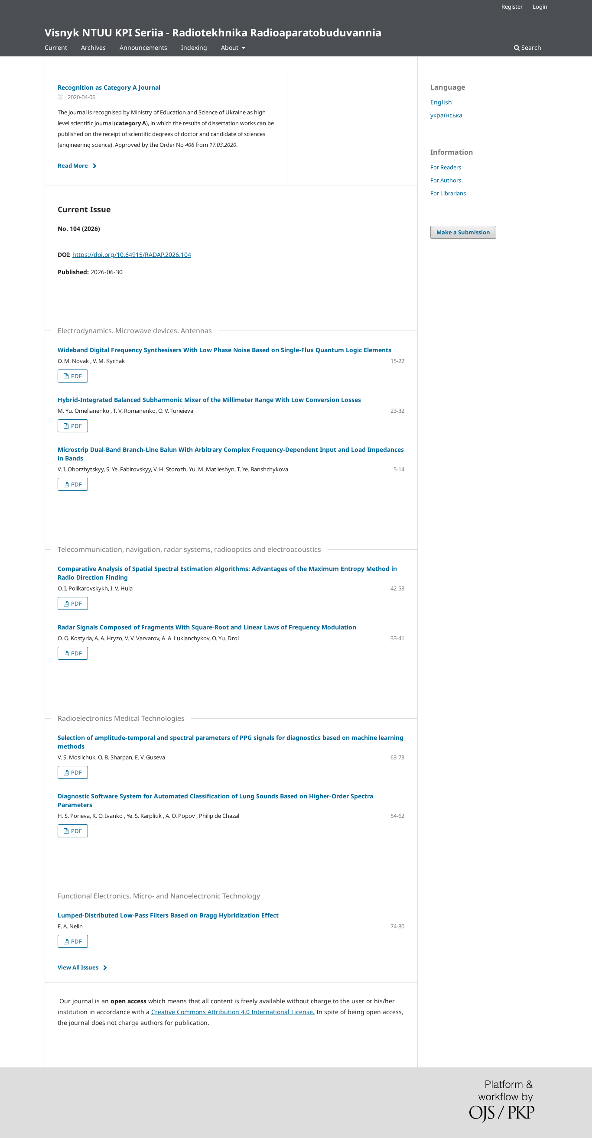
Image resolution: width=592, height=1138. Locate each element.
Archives (93, 47)
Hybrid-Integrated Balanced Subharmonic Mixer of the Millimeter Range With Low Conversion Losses (209, 400)
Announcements (143, 47)
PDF (76, 376)
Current (56, 47)
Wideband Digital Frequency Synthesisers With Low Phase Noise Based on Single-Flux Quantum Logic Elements (224, 350)
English (441, 102)
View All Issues (78, 967)
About (230, 47)
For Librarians (448, 193)
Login (540, 6)
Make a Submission (463, 232)
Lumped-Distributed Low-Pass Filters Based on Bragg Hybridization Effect (168, 915)
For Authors (445, 180)
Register (512, 6)
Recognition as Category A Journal (109, 87)
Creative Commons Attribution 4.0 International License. (233, 1012)
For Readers (445, 167)
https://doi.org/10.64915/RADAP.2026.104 (131, 254)
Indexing (194, 47)
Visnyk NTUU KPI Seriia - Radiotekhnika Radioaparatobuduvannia (213, 32)
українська (446, 115)
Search (530, 47)
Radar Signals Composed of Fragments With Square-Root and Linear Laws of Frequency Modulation (207, 627)
